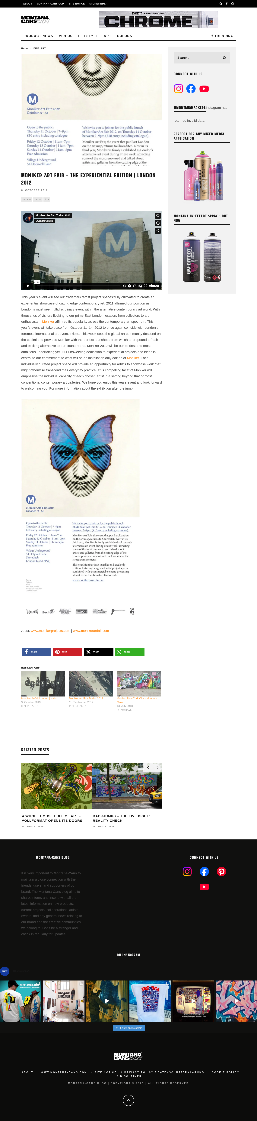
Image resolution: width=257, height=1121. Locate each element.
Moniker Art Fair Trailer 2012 (86, 698)
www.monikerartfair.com (91, 631)
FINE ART (27, 199)
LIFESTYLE (88, 36)
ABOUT (27, 3)
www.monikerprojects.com (50, 631)
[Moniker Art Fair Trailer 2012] (91, 683)
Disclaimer (131, 1076)
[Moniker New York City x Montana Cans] (139, 683)
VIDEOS (66, 36)
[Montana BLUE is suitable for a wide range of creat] (236, 1001)
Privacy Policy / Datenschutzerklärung (164, 1072)
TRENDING (223, 36)
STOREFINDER (98, 3)
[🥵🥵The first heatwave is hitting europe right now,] (193, 1001)
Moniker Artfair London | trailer (39, 698)
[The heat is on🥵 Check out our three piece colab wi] (150, 1001)
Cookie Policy (225, 1072)
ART (107, 36)
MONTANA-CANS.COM (50, 3)
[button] (36, 652)
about (27, 1072)
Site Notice (77, 3)
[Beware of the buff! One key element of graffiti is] (63, 1001)
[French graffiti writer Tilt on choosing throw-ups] (107, 1001)
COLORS (124, 36)
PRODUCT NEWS (38, 36)
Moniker (48, 321)
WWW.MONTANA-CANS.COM (64, 1072)
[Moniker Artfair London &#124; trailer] (43, 683)
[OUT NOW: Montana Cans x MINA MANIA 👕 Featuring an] (20, 1001)
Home (25, 48)
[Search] (221, 4)
